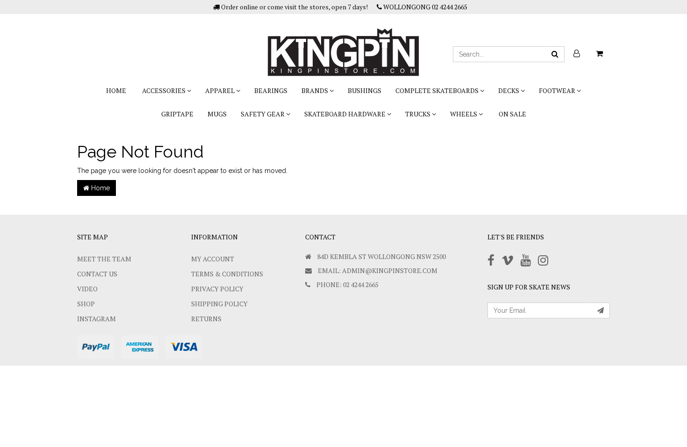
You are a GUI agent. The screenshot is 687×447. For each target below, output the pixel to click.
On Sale (512, 113)
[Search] (555, 54)
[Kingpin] (343, 44)
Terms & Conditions (227, 273)
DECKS (509, 90)
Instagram (96, 318)
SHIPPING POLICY (219, 303)
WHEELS (464, 113)
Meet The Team (104, 258)
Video (87, 288)
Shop (86, 303)
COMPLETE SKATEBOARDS (437, 90)
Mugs (217, 113)
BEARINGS (270, 90)
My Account (212, 258)
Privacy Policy (217, 288)
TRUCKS (418, 113)
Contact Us (97, 273)
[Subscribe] (600, 310)
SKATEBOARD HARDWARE (345, 113)
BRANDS (315, 90)
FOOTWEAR (558, 90)
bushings (364, 90)
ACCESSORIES (164, 90)
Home (116, 90)
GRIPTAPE (177, 113)
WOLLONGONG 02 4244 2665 (424, 6)
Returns (206, 318)
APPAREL (220, 90)
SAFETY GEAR (263, 113)
